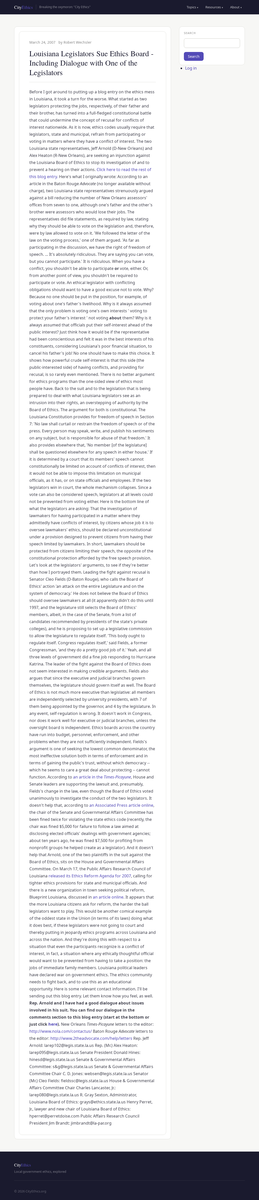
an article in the (102, 777)
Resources (214, 7)
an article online (108, 897)
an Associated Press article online (121, 805)
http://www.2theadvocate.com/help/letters (91, 1038)
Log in (191, 68)
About (236, 7)
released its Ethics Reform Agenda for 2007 (90, 876)
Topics (192, 7)
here (52, 1024)
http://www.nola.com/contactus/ (60, 1031)
